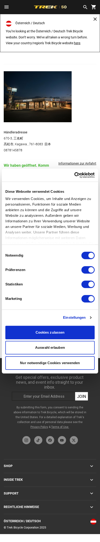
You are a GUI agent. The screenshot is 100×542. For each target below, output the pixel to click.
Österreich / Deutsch (22, 521)
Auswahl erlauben (50, 347)
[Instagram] (26, 440)
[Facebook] (50, 440)
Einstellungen (74, 317)
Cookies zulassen (50, 332)
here (77, 43)
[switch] (88, 270)
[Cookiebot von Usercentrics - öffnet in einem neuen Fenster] (74, 175)
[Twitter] (74, 440)
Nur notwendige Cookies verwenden (50, 363)
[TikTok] (38, 440)
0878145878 (13, 150)
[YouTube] (62, 440)
